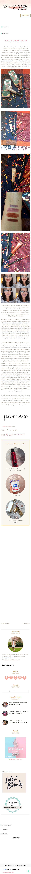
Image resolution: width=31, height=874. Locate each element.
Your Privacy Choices (12, 869)
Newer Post (6, 623)
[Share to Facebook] (7, 430)
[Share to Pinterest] (13, 430)
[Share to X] (10, 430)
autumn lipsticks (12, 434)
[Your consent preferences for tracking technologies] (28, 871)
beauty (22, 434)
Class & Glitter (11, 865)
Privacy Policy (5, 33)
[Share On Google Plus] (16, 430)
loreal (3, 435)
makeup (10, 435)
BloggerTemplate (23, 865)
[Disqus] (15, 553)
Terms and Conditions (6, 825)
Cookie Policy (5, 26)
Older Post (25, 623)
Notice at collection (8, 872)
